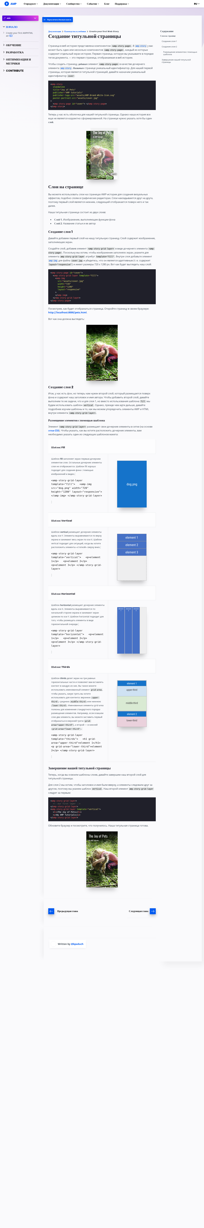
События (92, 4)
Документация (51, 4)
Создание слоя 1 (169, 41)
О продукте (30, 4)
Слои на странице (168, 36)
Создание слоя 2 (169, 46)
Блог (106, 4)
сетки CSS (53, 430)
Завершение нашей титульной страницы (176, 61)
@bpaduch (77, 944)
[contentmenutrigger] (179, 32)
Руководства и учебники (75, 31)
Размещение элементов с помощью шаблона (180, 53)
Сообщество (73, 4)
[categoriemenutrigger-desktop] (57, 19)
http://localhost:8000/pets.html (67, 312)
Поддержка (121, 4)
